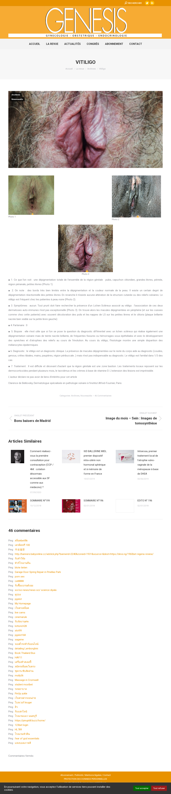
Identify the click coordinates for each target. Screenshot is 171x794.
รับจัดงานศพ (22, 621)
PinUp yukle (21, 693)
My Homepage (23, 603)
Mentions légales (93, 775)
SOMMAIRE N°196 (93, 500)
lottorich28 (21, 626)
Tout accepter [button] (141, 788)
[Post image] (17, 456)
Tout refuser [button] (159, 788)
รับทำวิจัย (20, 558)
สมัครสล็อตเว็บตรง (25, 666)
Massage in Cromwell (26, 680)
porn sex (19, 576)
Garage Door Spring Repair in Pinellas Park (38, 572)
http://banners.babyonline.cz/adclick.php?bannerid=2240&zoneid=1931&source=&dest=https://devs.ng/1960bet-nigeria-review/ (84, 554)
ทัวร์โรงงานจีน (22, 563)
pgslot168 (20, 635)
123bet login (21, 725)
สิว (16, 707)
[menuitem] (34, 44)
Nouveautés (17, 99)
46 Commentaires (103, 395)
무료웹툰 (20, 549)
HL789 (18, 729)
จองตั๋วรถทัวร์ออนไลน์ (26, 644)
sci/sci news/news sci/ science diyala (35, 590)
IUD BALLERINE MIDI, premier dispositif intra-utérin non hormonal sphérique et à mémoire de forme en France (95, 462)
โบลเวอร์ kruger (23, 702)
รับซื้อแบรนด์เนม (24, 585)
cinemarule (21, 617)
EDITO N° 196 (144, 500)
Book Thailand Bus (25, 653)
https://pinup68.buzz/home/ (30, 720)
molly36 (19, 675)
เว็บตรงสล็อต (22, 608)
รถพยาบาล (21, 689)
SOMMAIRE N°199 (40, 500)
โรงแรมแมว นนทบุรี (26, 716)
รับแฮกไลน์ (21, 711)
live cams (20, 612)
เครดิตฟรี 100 (22, 545)
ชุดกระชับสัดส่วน (24, 671)
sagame (19, 639)
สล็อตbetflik (21, 540)
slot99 (18, 630)
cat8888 (19, 581)
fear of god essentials (27, 738)
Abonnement (66, 775)
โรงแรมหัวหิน (22, 734)
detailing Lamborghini (26, 648)
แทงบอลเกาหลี (23, 743)
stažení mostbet (24, 684)
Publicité (79, 775)
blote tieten (21, 567)
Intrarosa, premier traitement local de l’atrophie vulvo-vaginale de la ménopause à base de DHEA (147, 462)
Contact (107, 775)
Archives (16, 95)
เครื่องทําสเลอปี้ (23, 662)
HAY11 (18, 657)
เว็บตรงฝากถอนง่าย (25, 698)
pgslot (18, 599)
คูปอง (18, 594)
